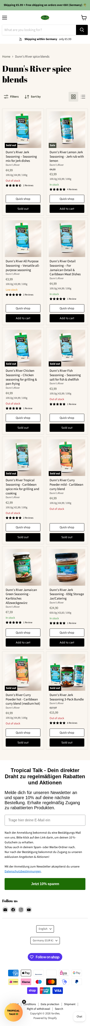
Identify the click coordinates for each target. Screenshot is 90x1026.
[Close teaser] (24, 1002)
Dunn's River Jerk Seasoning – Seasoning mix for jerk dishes (21, 156)
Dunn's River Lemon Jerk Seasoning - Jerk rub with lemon (67, 156)
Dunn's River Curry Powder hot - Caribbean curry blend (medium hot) (23, 699)
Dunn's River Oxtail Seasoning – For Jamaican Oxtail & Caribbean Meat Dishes (65, 268)
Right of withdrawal (38, 1009)
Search (59, 1009)
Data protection (50, 1004)
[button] (13, 1012)
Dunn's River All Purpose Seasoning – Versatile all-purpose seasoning (23, 265)
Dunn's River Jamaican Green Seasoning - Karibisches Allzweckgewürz (21, 596)
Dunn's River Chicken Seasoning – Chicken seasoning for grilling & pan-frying (21, 377)
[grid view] (73, 97)
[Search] (82, 30)
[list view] (83, 97)
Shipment (69, 1004)
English (43, 929)
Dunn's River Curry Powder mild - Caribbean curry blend (66, 484)
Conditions (29, 1004)
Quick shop (23, 199)
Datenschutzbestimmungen (23, 871)
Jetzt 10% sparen (45, 884)
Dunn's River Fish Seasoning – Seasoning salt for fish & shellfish (65, 375)
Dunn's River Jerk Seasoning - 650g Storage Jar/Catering (67, 594)
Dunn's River (13, 165)
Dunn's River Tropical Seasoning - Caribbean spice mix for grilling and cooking (22, 487)
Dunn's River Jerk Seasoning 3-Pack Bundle (67, 697)
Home (6, 56)
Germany (43, 940)
